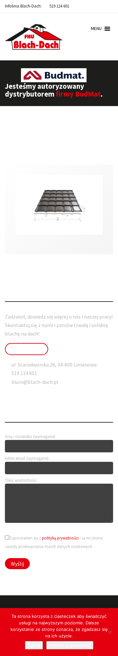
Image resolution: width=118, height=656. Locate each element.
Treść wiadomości (21, 480)
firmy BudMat (78, 94)
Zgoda (34, 645)
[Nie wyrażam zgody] (110, 632)
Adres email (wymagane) (27, 458)
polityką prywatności (60, 537)
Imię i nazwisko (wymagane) (30, 436)
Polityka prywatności (70, 645)
